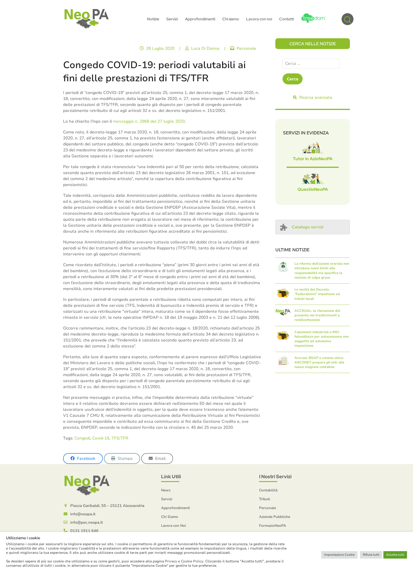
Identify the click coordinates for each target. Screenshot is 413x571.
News (166, 490)
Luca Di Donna (205, 48)
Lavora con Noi (173, 525)
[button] (347, 19)
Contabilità (268, 490)
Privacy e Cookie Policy (184, 561)
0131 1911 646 (84, 530)
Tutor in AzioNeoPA (312, 159)
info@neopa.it (82, 514)
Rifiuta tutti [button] (371, 555)
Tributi (264, 499)
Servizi (166, 499)
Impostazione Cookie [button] (339, 555)
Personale (246, 48)
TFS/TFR (119, 438)
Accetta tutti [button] (395, 555)
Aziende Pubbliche (274, 516)
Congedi (82, 438)
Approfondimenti (175, 507)
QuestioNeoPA (313, 189)
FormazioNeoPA (272, 525)
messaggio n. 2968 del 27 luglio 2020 (149, 121)
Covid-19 (100, 438)
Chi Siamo (169, 516)
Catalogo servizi (307, 227)
